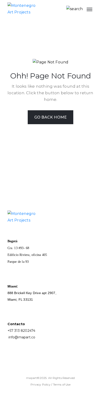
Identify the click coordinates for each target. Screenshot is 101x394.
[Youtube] (12, 362)
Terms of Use (61, 384)
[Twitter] (40, 362)
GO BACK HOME (50, 117)
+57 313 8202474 (21, 330)
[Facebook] (21, 362)
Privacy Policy (41, 384)
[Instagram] (30, 362)
